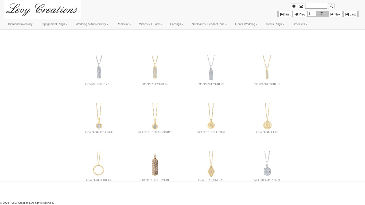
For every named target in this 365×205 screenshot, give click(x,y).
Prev (301, 14)
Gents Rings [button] (274, 24)
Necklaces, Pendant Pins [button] (208, 24)
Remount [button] (123, 24)
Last (352, 14)
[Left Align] (294, 6)
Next (337, 14)
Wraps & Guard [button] (149, 24)
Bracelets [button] (299, 24)
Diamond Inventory (20, 24)
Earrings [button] (175, 24)
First (287, 14)
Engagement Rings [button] (53, 24)
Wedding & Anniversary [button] (91, 24)
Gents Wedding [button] (245, 24)
